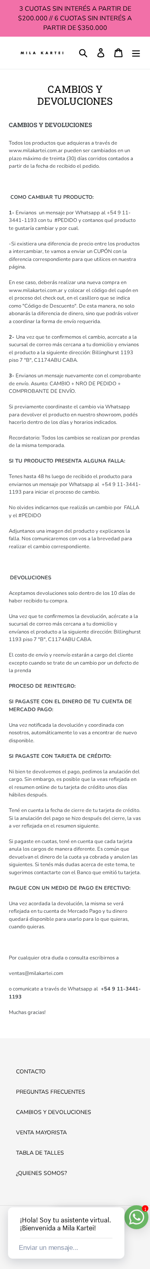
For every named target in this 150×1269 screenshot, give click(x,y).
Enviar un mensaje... (48, 1247)
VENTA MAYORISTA (41, 1132)
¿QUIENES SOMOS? (41, 1173)
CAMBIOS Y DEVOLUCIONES (53, 1112)
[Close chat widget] (117, 1198)
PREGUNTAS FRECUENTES (50, 1092)
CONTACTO (31, 1071)
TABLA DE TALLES (40, 1153)
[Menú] (136, 52)
